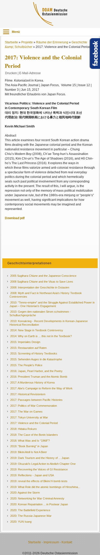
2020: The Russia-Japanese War (31, 515)
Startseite (11, 42)
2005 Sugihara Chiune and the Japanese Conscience (43, 275)
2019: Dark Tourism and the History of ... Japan (39, 457)
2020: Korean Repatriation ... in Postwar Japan (39, 504)
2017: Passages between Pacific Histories (36, 399)
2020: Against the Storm (25, 492)
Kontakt (67, 542)
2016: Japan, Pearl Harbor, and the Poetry (36, 371)
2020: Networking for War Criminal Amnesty (37, 498)
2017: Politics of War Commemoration (33, 405)
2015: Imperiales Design (25, 341)
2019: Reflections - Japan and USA (32, 475)
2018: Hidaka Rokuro (23, 428)
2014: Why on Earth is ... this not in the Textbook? (41, 336)
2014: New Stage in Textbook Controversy (36, 330)
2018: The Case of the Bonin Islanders (34, 434)
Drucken (11, 73)
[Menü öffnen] (6, 32)
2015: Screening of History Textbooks (33, 353)
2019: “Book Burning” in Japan (29, 446)
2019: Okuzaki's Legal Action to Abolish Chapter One (43, 463)
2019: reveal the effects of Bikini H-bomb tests (38, 481)
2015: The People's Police (26, 365)
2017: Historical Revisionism (27, 394)
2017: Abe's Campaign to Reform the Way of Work (41, 388)
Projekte (27, 42)
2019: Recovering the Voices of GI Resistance (39, 469)
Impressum (51, 542)
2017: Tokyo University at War (29, 417)
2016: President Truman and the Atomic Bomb (38, 376)
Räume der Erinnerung (52, 42)
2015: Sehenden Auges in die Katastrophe (36, 359)
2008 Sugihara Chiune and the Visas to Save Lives (41, 281)
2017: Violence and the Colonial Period (34, 423)
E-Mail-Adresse (30, 73)
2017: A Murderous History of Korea (32, 382)
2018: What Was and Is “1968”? (30, 440)
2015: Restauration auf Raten (28, 347)
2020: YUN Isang (21, 521)
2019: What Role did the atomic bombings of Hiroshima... (45, 486)
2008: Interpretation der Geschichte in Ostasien (39, 287)
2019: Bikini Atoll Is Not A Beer (28, 452)
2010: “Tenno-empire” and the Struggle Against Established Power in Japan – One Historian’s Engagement (52, 304)
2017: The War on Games (26, 411)
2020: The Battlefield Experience (30, 510)
